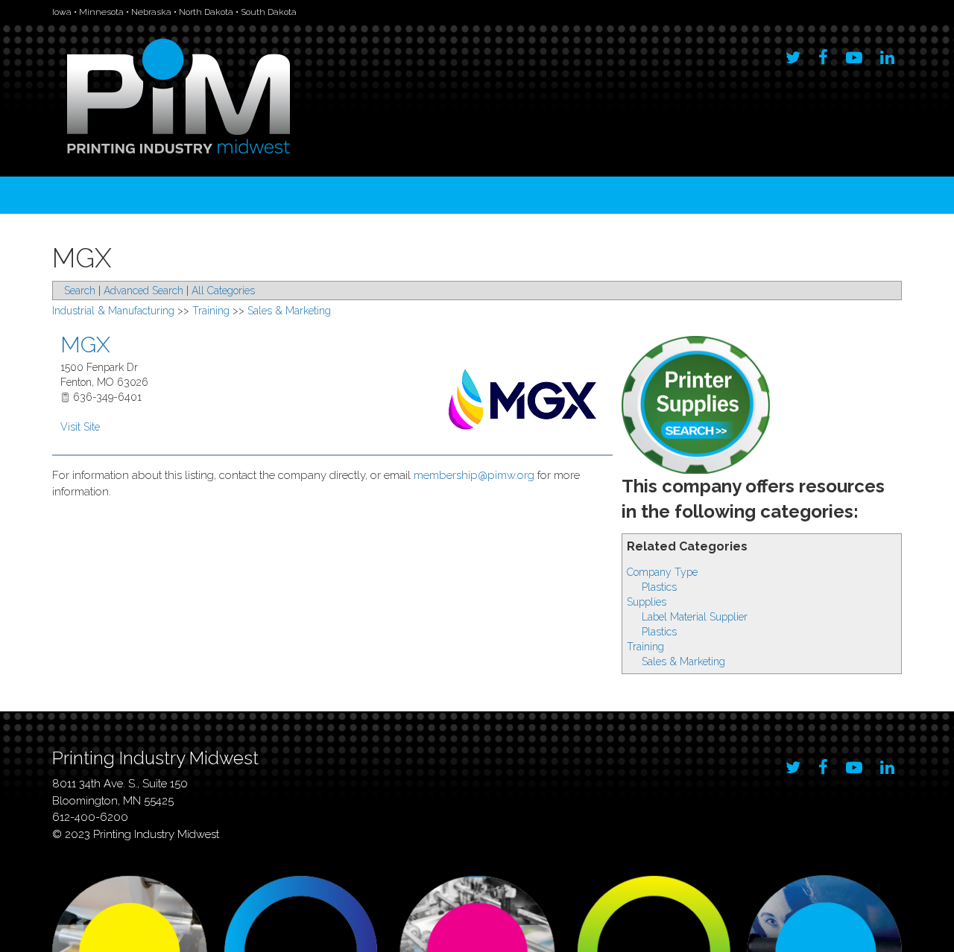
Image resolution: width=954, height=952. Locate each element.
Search (79, 290)
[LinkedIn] (887, 54)
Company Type (662, 572)
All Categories (223, 290)
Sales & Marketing (683, 661)
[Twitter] (793, 54)
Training (645, 647)
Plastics (659, 587)
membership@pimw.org (474, 475)
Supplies (646, 602)
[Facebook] (823, 54)
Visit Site (80, 427)
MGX (85, 344)
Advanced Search (143, 290)
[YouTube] (854, 54)
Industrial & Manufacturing (113, 311)
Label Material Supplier (695, 617)
